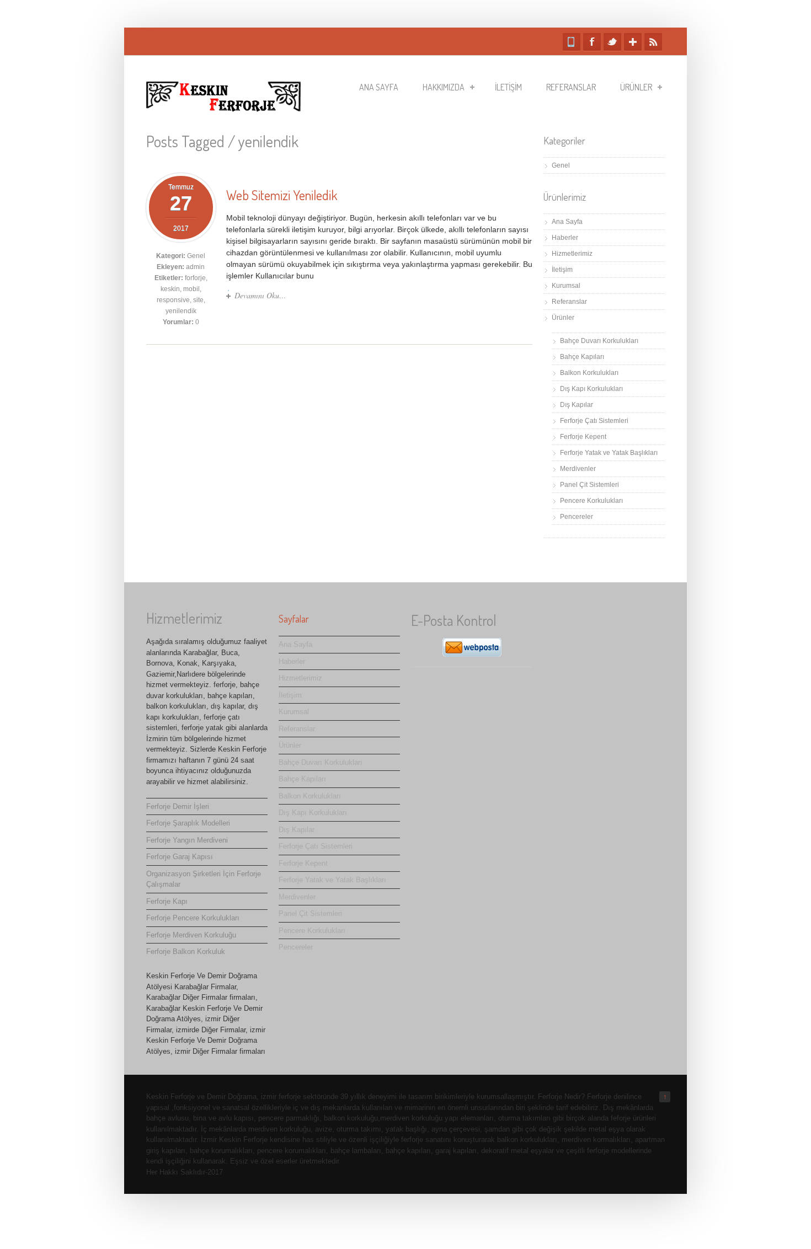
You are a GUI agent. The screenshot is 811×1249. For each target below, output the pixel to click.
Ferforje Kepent (583, 437)
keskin (170, 289)
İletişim (508, 87)
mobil (191, 289)
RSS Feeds (653, 42)
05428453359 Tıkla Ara (571, 42)
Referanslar (571, 87)
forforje (195, 278)
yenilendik (181, 311)
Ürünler (636, 87)
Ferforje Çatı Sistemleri (594, 421)
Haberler (565, 238)
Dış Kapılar (576, 405)
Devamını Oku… (260, 295)
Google (633, 42)
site (198, 300)
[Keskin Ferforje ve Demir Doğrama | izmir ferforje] (223, 106)
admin (195, 267)
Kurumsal (566, 286)
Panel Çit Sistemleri (589, 485)
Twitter (612, 42)
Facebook (592, 42)
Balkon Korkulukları (589, 373)
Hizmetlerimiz (572, 254)
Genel (196, 256)
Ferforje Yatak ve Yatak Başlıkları (609, 453)
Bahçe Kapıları (582, 357)
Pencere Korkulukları (591, 501)
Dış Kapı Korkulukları (591, 389)
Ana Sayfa (378, 87)
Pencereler (576, 517)
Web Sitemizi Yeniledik (281, 194)
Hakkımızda (444, 87)
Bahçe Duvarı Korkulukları (599, 341)
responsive (173, 300)
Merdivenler (578, 469)
